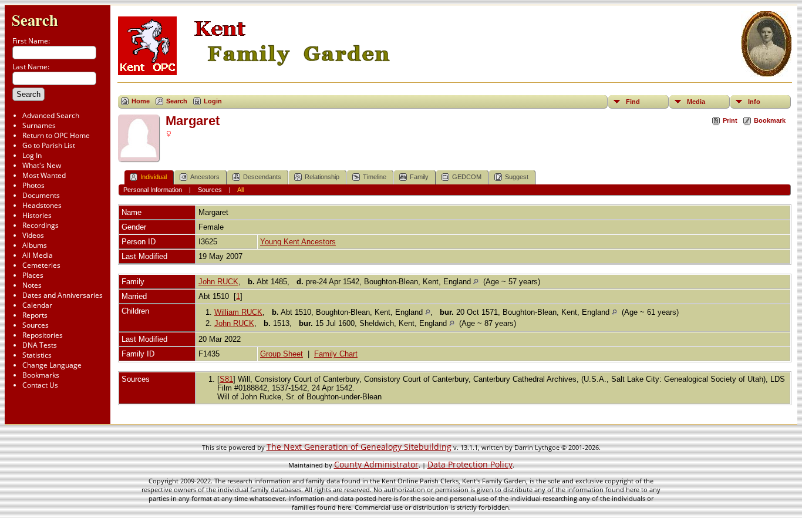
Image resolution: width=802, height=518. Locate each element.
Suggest (516, 176)
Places (32, 275)
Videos (33, 235)
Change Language (52, 365)
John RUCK (218, 281)
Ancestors (205, 176)
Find (633, 101)
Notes (32, 285)
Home (141, 101)
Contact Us (40, 385)
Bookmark (770, 120)
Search (35, 19)
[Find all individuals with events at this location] (475, 281)
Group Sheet (281, 353)
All (240, 189)
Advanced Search (50, 115)
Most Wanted (44, 175)
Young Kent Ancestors (298, 241)
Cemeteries (41, 265)
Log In (32, 155)
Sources (35, 325)
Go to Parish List (48, 145)
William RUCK (238, 312)
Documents (41, 195)
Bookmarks (40, 375)
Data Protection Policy (470, 464)
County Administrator (376, 464)
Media (696, 101)
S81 (226, 379)
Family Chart (336, 353)
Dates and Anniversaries (62, 295)
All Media (37, 255)
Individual (153, 176)
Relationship (322, 176)
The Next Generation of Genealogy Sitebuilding (359, 446)
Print (730, 120)
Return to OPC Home (56, 135)
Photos (33, 185)
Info (754, 101)
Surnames (39, 125)
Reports (35, 315)
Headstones (42, 205)
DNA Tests (39, 345)
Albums (34, 245)
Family (419, 176)
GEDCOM (466, 176)
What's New (41, 165)
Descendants (262, 176)
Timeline (374, 176)
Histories (37, 215)
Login (213, 101)
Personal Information (152, 189)
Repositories (42, 335)
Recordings (40, 225)
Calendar (37, 305)
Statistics (37, 355)
